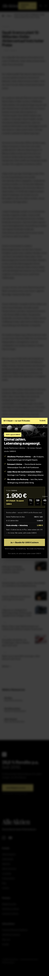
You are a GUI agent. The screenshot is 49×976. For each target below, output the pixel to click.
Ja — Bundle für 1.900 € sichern (24, 542)
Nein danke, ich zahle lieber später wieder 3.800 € (24, 553)
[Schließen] (43, 426)
